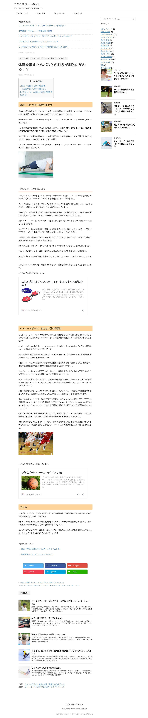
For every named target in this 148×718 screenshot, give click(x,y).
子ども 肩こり (106, 48)
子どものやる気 (106, 57)
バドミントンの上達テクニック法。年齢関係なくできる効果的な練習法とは (124, 110)
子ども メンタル (106, 37)
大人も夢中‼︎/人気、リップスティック (47, 618)
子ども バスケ (74, 585)
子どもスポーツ (59, 13)
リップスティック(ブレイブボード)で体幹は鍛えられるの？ (43, 47)
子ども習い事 (77, 13)
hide (40, 81)
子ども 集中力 (106, 51)
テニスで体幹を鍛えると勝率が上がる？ (124, 91)
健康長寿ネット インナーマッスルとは (36, 554)
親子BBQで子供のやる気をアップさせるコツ (124, 126)
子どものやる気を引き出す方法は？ (46, 668)
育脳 (102, 65)
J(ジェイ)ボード (106, 29)
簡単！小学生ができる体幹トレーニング (48, 634)
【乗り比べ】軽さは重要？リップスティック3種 (38, 42)
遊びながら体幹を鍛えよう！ (35, 89)
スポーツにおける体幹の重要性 (32, 86)
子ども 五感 (105, 40)
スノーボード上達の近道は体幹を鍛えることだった (45, 687)
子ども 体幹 (40, 13)
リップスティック (22, 13)
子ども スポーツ (62, 585)
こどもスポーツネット (27, 4)
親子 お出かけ (106, 68)
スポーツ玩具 (25, 582)
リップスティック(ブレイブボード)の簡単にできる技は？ (42, 26)
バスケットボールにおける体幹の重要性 (36, 92)
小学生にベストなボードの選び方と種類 (35, 31)
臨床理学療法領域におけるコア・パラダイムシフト (41, 549)
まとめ (23, 95)
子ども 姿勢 (105, 46)
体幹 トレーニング (40, 585)
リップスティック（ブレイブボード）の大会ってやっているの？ (45, 36)
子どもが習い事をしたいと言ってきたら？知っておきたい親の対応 (124, 76)
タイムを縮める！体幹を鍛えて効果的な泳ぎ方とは (45, 684)
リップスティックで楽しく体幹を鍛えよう (74, 708)
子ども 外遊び (106, 43)
